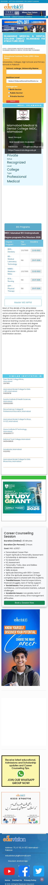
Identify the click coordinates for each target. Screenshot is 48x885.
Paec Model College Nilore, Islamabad (13, 380)
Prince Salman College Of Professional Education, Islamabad (17, 410)
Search (12, 101)
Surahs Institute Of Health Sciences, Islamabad (17, 400)
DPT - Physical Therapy (11, 288)
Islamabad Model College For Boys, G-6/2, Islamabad (17, 420)
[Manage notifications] (42, 879)
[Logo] (24, 838)
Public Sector (16, 93)
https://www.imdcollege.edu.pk (22, 150)
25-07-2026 (36, 260)
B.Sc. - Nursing (11, 280)
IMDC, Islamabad (29, 105)
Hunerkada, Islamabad (12, 449)
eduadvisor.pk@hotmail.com (18, 855)
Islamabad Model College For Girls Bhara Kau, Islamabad (16, 460)
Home (4, 49)
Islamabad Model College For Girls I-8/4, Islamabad (16, 390)
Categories (11, 86)
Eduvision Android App (18, 861)
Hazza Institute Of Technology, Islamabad (15, 430)
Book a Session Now (24, 603)
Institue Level (12, 77)
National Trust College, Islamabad (16, 439)
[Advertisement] (24, 204)
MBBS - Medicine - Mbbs (12, 271)
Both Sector (16, 89)
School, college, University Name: (22, 68)
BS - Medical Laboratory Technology (12, 260)
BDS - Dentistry (11, 250)
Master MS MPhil (23, 302)
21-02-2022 (36, 250)
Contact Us (17, 880)
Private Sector (17, 96)
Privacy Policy (30, 880)
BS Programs (23, 227)
